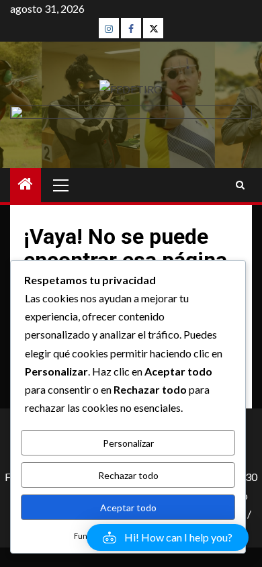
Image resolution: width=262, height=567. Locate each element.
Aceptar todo (128, 507)
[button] (168, 537)
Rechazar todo (128, 475)
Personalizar (128, 443)
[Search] (240, 185)
